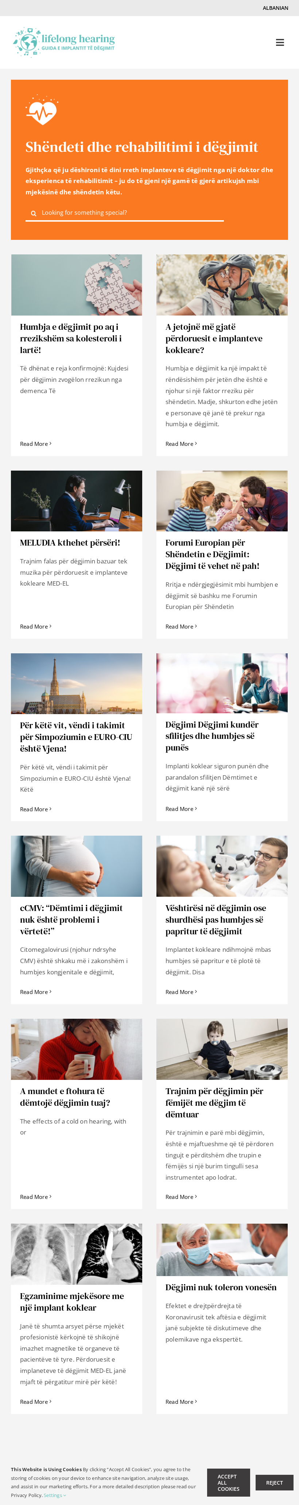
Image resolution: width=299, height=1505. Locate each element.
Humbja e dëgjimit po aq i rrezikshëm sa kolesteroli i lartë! (71, 338)
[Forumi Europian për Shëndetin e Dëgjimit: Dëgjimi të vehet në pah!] (222, 501)
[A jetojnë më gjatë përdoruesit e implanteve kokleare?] (222, 285)
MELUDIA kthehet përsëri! (70, 542)
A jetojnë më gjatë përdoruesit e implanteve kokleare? (214, 338)
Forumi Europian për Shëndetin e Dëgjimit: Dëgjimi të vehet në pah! (213, 554)
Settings (53, 1495)
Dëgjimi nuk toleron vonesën (221, 1287)
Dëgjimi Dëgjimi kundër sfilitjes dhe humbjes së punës (212, 736)
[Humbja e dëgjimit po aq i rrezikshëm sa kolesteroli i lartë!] (76, 285)
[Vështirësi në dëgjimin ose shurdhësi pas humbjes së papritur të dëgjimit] (222, 866)
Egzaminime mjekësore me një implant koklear (72, 1302)
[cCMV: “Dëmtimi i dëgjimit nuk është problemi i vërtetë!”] (76, 866)
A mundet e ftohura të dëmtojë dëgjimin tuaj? (65, 1097)
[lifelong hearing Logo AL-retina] (64, 30)
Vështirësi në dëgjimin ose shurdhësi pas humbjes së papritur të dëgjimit (216, 919)
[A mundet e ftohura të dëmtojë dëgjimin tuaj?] (76, 1049)
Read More (34, 443)
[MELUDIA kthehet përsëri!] (76, 501)
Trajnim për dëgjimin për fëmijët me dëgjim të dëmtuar (214, 1102)
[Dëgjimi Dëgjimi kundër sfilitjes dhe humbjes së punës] (222, 683)
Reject (274, 1482)
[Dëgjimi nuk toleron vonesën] (222, 1250)
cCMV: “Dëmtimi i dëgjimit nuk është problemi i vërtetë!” (71, 919)
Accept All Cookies (229, 1482)
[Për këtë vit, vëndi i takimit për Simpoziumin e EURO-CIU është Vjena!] (76, 683)
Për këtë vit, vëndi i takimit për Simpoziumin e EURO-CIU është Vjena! (76, 737)
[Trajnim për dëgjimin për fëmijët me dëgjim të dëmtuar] (222, 1049)
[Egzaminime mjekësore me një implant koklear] (76, 1254)
